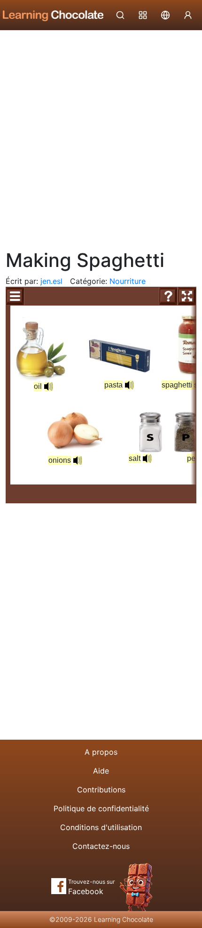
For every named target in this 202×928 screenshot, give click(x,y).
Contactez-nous (101, 846)
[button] (48, 386)
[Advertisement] (101, 136)
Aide (101, 770)
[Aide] (168, 296)
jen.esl (51, 281)
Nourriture (127, 281)
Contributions (101, 789)
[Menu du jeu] (15, 296)
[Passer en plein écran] (187, 296)
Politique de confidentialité (101, 808)
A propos (101, 752)
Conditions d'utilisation (101, 827)
